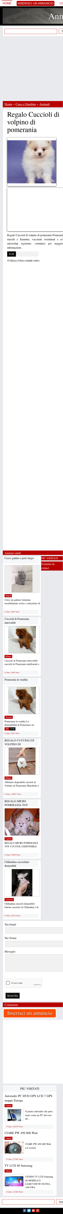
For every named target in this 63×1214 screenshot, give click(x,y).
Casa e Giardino (26, 104)
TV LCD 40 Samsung (18, 1165)
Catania (8, 1105)
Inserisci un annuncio (36, 3)
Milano (8, 656)
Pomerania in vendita (16, 679)
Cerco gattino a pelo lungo (19, 558)
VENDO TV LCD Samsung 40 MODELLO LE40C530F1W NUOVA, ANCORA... (39, 1182)
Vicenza (8, 717)
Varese (8, 1171)
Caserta (8, 839)
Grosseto (9, 899)
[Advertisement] (31, 68)
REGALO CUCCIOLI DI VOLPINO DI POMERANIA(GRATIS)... (20, 744)
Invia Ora (12, 995)
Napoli (8, 595)
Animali (44, 104)
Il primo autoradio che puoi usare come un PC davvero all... (38, 1115)
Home (7, 3)
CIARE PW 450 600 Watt (21, 1133)
